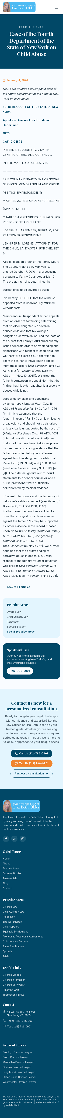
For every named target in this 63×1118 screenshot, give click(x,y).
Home (6, 858)
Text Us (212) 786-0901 (33, 763)
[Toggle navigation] (56, 7)
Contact (7, 888)
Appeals (7, 951)
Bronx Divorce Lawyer (16, 1057)
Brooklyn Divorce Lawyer (17, 1052)
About (6, 863)
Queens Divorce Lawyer (17, 1067)
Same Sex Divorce (13, 946)
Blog (5, 883)
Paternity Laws (11, 989)
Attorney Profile (12, 873)
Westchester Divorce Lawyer (19, 1081)
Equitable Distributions (15, 931)
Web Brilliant (12, 1105)
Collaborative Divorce (15, 941)
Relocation (13, 621)
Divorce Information (14, 979)
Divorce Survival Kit (14, 984)
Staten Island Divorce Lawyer (19, 1076)
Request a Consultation (29, 773)
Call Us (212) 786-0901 (33, 753)
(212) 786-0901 (20, 670)
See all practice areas (21, 631)
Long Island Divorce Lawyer (19, 1072)
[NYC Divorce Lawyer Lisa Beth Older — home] (19, 7)
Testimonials (10, 878)
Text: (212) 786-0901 (19, 1026)
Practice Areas (11, 868)
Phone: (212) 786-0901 (20, 1020)
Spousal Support (16, 626)
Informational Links (13, 994)
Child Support (11, 926)
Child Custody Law (17, 616)
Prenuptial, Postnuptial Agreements (23, 936)
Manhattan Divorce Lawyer (18, 1062)
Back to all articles (18, 586)
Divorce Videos (12, 974)
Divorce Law (14, 611)
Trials (6, 956)
